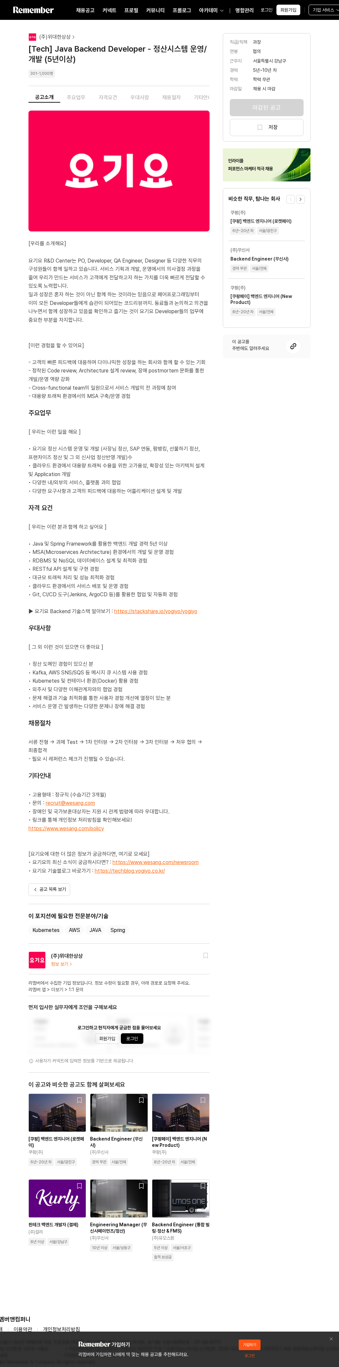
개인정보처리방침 (61, 1329)
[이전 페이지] (290, 199)
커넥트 (110, 10)
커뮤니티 (155, 10)
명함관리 (244, 10)
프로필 (131, 10)
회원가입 (288, 10)
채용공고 (85, 10)
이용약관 (23, 1329)
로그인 (266, 10)
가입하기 (249, 1345)
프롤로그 (182, 10)
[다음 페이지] (300, 199)
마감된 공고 (267, 107)
